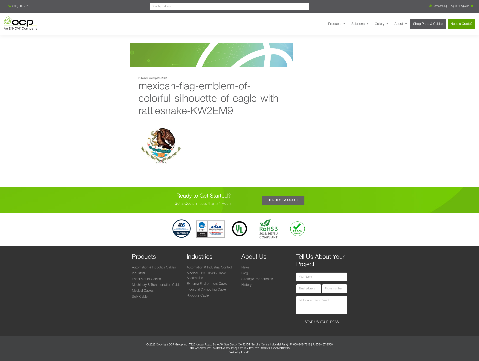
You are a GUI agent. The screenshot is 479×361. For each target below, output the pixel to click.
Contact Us (439, 6)
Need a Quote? (461, 24)
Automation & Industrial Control (209, 267)
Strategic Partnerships (257, 279)
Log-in (453, 6)
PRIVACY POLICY (200, 348)
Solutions (358, 24)
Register (464, 6)
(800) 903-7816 (21, 6)
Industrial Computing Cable (206, 289)
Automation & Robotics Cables (154, 267)
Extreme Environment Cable (207, 284)
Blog (244, 273)
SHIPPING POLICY (224, 348)
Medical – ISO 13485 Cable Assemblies (206, 276)
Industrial (138, 273)
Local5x (246, 352)
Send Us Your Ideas (322, 322)
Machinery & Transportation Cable (156, 285)
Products (334, 24)
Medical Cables (143, 290)
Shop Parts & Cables (428, 24)
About (398, 24)
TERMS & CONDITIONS (275, 348)
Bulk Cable (139, 296)
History (246, 285)
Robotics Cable (198, 295)
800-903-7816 (301, 344)
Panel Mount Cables (146, 279)
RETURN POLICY (248, 348)
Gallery (379, 24)
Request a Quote (283, 200)
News (245, 267)
